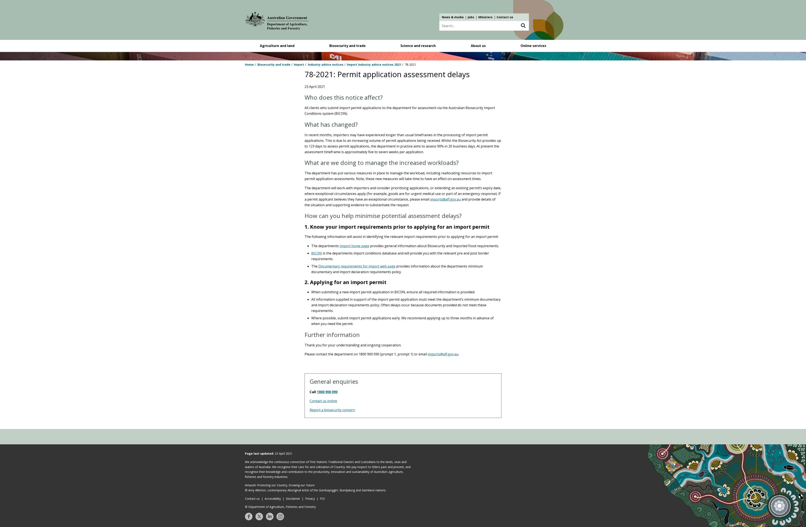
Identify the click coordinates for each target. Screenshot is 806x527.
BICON (316, 253)
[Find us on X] (259, 516)
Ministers (485, 17)
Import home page (354, 246)
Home (249, 65)
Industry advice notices (325, 65)
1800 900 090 (327, 392)
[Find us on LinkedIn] (269, 516)
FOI (322, 499)
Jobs (471, 17)
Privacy (310, 499)
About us (478, 45)
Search (523, 26)
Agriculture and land (277, 45)
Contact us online (323, 401)
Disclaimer (293, 499)
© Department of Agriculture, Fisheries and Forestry (280, 507)
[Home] (277, 22)
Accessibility (273, 499)
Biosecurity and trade (347, 45)
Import (299, 65)
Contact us (505, 17)
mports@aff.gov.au (443, 354)
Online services (533, 45)
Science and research (418, 45)
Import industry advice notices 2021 (374, 65)
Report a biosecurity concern (332, 410)
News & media (453, 17)
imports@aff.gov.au (445, 199)
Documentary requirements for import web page (356, 266)
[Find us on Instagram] (280, 516)
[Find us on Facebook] (249, 516)
